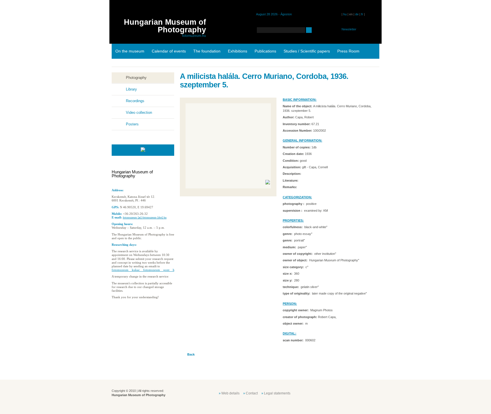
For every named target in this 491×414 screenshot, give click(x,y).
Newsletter (349, 29)
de (357, 14)
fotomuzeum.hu (194, 36)
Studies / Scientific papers (307, 51)
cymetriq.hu (367, 392)
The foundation (206, 51)
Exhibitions (237, 51)
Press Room (348, 51)
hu (345, 14)
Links (120, 66)
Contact (252, 393)
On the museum (129, 51)
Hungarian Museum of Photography (165, 26)
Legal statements (277, 393)
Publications (265, 51)
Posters (132, 124)
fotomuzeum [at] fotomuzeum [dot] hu (145, 217)
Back (191, 354)
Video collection (139, 112)
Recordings (135, 101)
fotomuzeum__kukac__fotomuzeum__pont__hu (144, 270)
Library (131, 89)
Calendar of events (169, 51)
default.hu (338, 392)
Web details (230, 393)
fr (362, 14)
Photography (136, 77)
